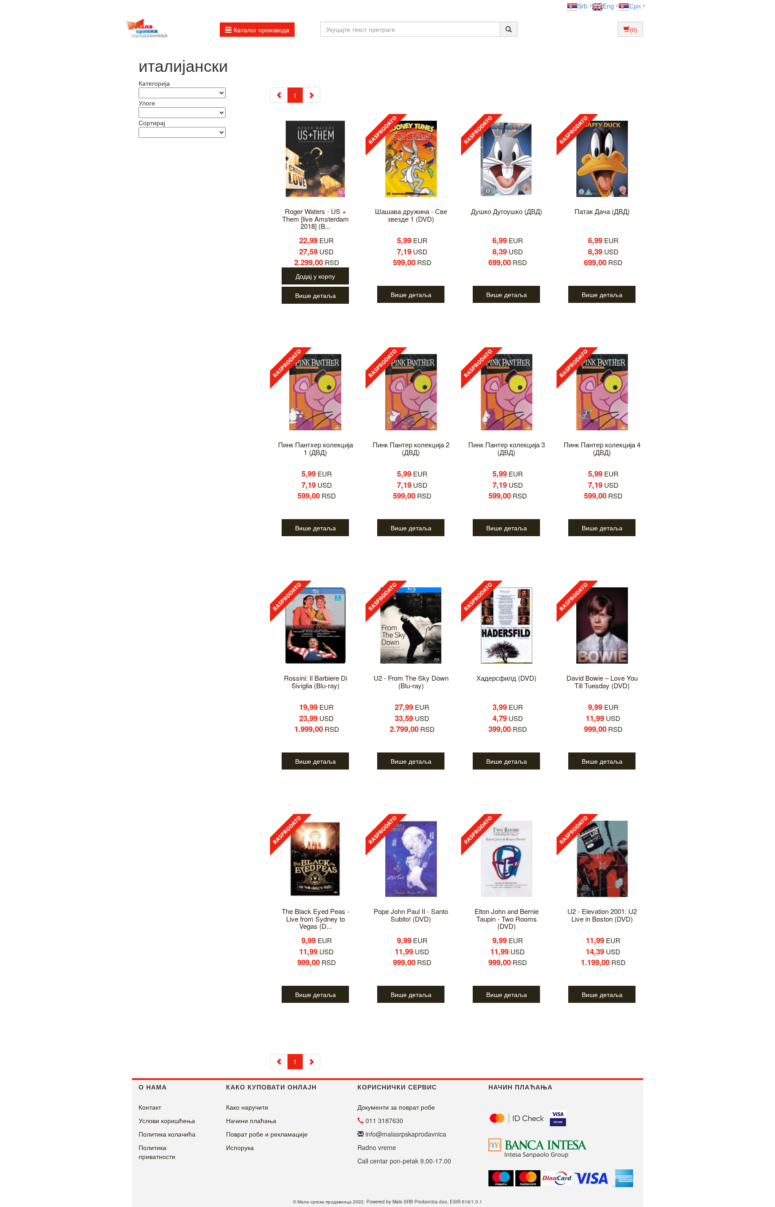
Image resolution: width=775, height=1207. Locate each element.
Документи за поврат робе (396, 1106)
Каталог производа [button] (261, 29)
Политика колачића (167, 1133)
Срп (635, 5)
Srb (583, 5)
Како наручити (247, 1106)
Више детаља (315, 295)
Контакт (150, 1106)
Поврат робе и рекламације (267, 1133)
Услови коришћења (167, 1120)
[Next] (311, 95)
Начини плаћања (251, 1120)
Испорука (240, 1147)
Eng (608, 5)
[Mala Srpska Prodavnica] (144, 29)
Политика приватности (157, 1152)
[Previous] (279, 95)
